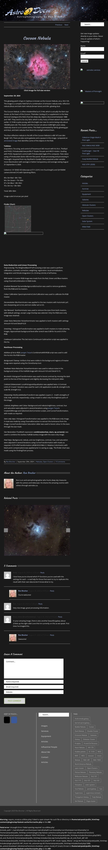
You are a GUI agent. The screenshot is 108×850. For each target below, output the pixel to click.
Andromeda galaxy (82, 719)
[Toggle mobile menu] (103, 7)
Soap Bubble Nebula (90, 159)
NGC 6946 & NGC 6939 (90, 145)
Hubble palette (80, 751)
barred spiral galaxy (82, 723)
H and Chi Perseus (90, 743)
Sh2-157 (87, 780)
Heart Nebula (80, 747)
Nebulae (39, 462)
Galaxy (77, 739)
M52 (83, 756)
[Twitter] (7, 720)
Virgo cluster (91, 801)
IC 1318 (91, 751)
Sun (100, 789)
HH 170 (91, 747)
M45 (76, 756)
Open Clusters (48, 462)
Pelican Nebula (80, 772)
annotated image (10, 140)
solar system (90, 785)
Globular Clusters (89, 205)
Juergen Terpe (26, 352)
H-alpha (78, 743)
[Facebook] (14, 720)
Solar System (87, 221)
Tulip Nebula (96, 797)
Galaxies (85, 199)
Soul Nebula (79, 789)
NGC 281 (86, 760)
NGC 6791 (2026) (88, 164)
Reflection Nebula (81, 776)
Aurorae (85, 189)
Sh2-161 (97, 780)
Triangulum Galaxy (82, 797)
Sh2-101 (94, 776)
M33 (99, 751)
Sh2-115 (78, 780)
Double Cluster (92, 731)
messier (91, 756)
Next (66, 25)
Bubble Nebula (80, 727)
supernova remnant (93, 793)
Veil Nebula (79, 801)
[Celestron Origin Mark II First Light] (37, 506)
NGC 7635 (97, 760)
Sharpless (78, 785)
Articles (85, 183)
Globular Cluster (89, 739)
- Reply (41, 572)
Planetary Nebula (95, 772)
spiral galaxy (91, 789)
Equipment (86, 194)
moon (99, 756)
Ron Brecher (10, 462)
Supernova (79, 793)
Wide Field (86, 227)
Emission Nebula (81, 735)
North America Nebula (83, 764)
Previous (58, 25)
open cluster (79, 768)
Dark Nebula (79, 731)
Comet (91, 727)
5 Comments (60, 462)
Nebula (77, 760)
